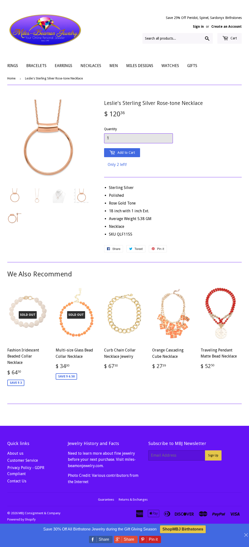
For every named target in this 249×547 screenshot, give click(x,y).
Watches (170, 65)
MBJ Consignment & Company (39, 513)
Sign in (198, 26)
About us (15, 453)
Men (113, 65)
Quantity (110, 129)
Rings (12, 65)
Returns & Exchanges (133, 499)
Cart (233, 38)
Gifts (192, 65)
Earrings (63, 65)
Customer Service (22, 460)
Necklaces (90, 65)
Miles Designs (139, 65)
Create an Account (226, 26)
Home (11, 78)
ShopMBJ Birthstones (182, 529)
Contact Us (16, 481)
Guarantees (106, 499)
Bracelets (36, 65)
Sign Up (213, 455)
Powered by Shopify (21, 519)
